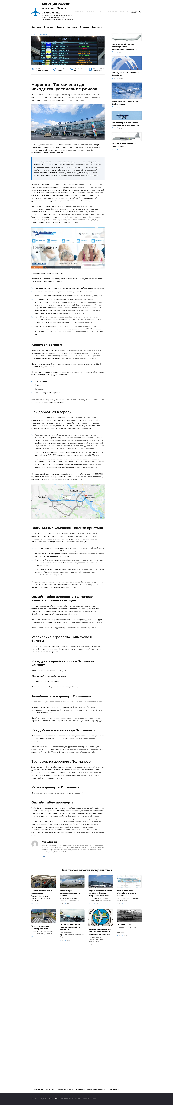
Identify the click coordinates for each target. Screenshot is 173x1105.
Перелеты (90, 11)
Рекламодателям (65, 1090)
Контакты (50, 1090)
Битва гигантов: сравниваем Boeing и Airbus (125, 103)
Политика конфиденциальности (91, 1090)
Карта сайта (114, 1090)
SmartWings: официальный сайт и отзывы (70, 893)
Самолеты (78, 11)
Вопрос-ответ (98, 27)
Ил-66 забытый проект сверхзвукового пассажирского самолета (124, 46)
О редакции (37, 1090)
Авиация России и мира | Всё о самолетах (56, 8)
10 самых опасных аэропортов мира (40, 927)
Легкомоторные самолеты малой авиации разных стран (126, 124)
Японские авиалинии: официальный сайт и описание (70, 927)
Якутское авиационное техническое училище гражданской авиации (100, 931)
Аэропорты (112, 11)
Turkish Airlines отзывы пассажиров (42, 892)
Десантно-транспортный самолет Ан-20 (124, 145)
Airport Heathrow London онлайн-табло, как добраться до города (100, 893)
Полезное (124, 11)
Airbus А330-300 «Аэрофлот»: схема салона (126, 893)
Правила (100, 11)
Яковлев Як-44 (124, 925)
